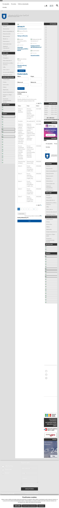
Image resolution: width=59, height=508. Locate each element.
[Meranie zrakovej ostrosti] (22, 60)
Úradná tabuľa (6, 79)
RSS (37, 103)
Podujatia (5, 58)
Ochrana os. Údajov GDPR (7, 95)
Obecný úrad (6, 36)
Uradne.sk (37, 216)
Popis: (32, 76)
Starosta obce (6, 29)
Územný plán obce (7, 44)
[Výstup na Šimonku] (29, 31)
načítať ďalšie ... (21, 213)
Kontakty (48, 147)
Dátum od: (20, 82)
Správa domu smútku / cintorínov (8, 63)
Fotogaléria (53, 24)
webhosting (47, 407)
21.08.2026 (21, 33)
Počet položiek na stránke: (22, 93)
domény (56, 407)
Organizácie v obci (7, 74)
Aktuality (5, 55)
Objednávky (5, 89)
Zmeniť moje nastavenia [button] (29, 506)
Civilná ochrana (6, 50)
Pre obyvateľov (49, 143)
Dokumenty (6, 41)
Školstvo (5, 39)
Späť (29, 221)
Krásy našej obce (7, 60)
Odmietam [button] (41, 506)
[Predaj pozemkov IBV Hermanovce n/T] (36, 40)
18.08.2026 (34, 43)
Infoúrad (54, 122)
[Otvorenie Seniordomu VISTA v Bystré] (22, 41)
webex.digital (52, 407)
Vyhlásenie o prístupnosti (49, 400)
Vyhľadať (21, 88)
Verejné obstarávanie (8, 92)
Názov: (19, 76)
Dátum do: (33, 82)
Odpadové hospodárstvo (6, 47)
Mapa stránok (47, 398)
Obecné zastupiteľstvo (8, 31)
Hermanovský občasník (8, 72)
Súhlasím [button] (17, 506)
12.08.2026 (21, 63)
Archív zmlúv (6, 84)
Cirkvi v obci (6, 69)
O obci (4, 26)
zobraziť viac (21, 70)
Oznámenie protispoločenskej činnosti (7, 100)
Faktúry (4, 87)
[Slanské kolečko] (36, 51)
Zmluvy (4, 82)
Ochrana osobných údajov (49, 401)
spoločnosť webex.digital (49, 410)
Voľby (4, 67)
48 (33, 209)
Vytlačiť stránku (53, 398)
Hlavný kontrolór (7, 34)
